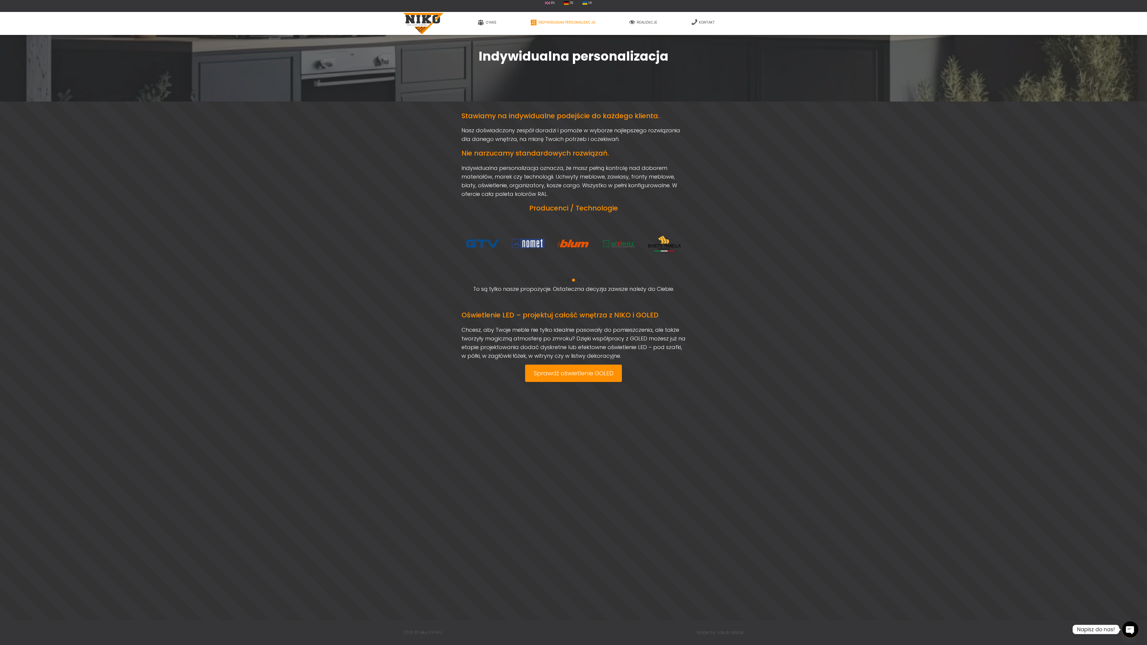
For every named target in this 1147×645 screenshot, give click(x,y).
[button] (562, 280)
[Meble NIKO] (423, 24)
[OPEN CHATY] (1130, 629)
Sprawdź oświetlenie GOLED (574, 373)
